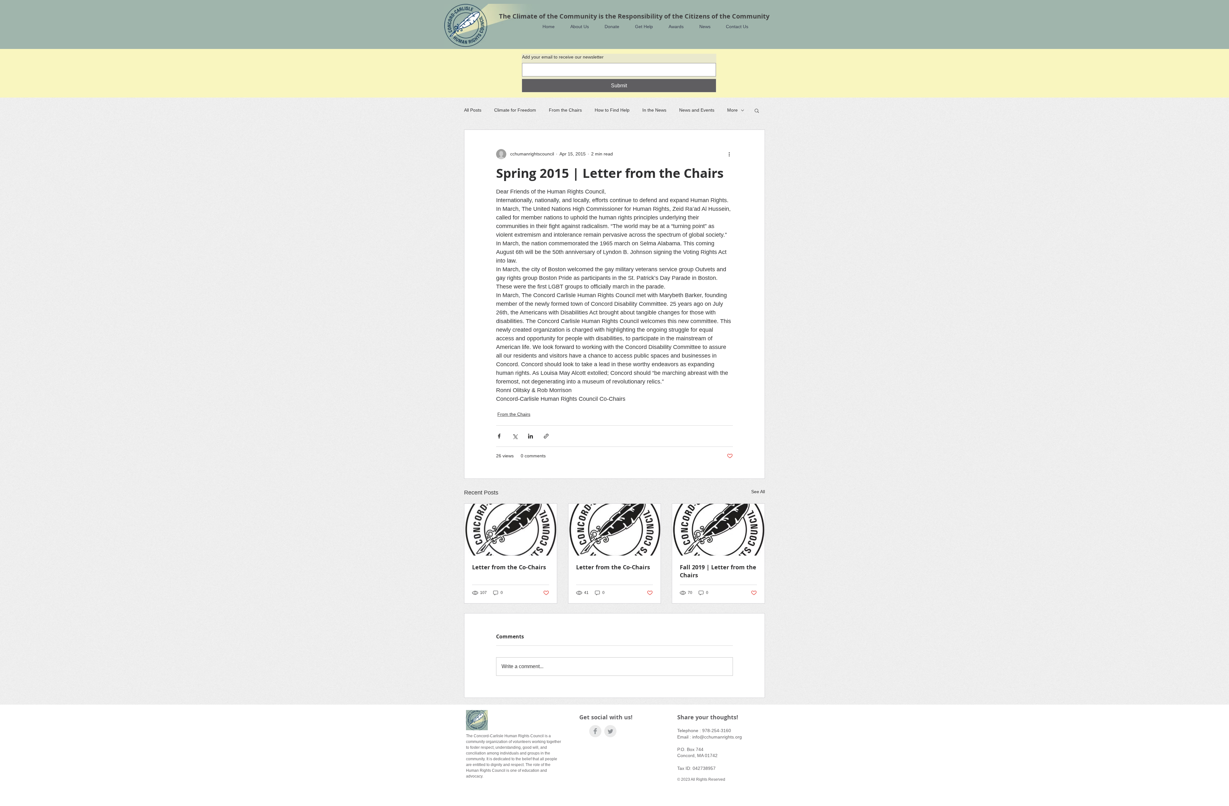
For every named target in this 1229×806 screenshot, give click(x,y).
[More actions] (729, 154)
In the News (654, 110)
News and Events (696, 110)
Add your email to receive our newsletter (563, 56)
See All (758, 491)
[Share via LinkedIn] (530, 436)
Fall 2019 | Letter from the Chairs (718, 571)
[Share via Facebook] (499, 436)
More (732, 110)
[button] (576, 27)
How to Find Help (612, 110)
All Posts (472, 110)
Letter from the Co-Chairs (509, 567)
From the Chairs (565, 110)
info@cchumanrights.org (717, 736)
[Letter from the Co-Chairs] (510, 530)
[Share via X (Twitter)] (515, 436)
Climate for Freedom (515, 110)
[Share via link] (546, 436)
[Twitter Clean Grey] (610, 731)
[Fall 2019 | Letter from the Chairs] (718, 530)
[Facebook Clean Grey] (595, 731)
